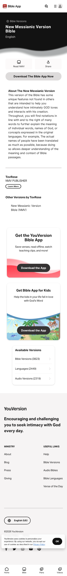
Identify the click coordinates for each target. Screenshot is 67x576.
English (10, 37)
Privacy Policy (39, 544)
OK (57, 541)
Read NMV (19, 66)
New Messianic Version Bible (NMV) (26, 208)
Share (48, 66)
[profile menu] (57, 6)
